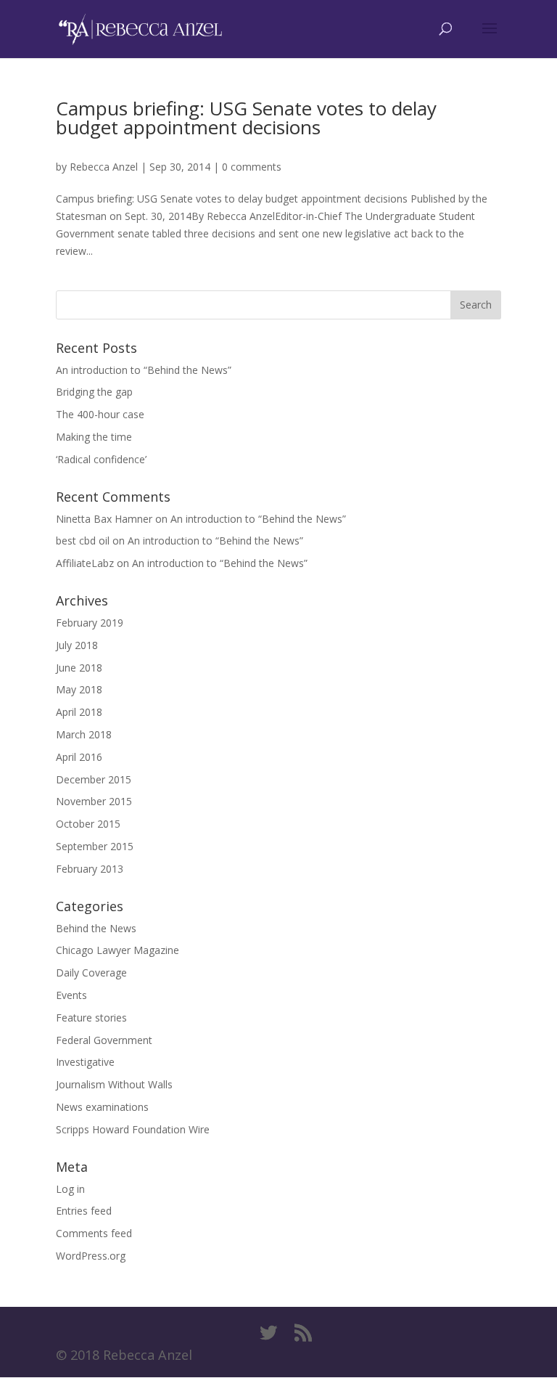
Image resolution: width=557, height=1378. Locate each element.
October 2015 (88, 824)
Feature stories (91, 1017)
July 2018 (77, 645)
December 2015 (93, 779)
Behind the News (96, 928)
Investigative (85, 1062)
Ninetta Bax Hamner (104, 519)
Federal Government (104, 1040)
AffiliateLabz (85, 563)
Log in (70, 1189)
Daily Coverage (91, 972)
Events (71, 995)
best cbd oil (83, 540)
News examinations (102, 1107)
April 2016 (79, 757)
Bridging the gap (94, 392)
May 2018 (79, 689)
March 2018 (84, 734)
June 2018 (79, 667)
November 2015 (94, 801)
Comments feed (94, 1233)
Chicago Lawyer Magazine (117, 950)
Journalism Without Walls (114, 1084)
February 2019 (89, 622)
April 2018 (79, 712)
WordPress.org (90, 1256)
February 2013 (89, 869)
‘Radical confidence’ (101, 459)
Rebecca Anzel (104, 167)
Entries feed (84, 1211)
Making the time (94, 437)
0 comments (251, 167)
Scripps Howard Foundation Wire (133, 1129)
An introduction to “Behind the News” (143, 370)
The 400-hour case (100, 414)
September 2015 (94, 846)
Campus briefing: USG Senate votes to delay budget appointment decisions (246, 117)
